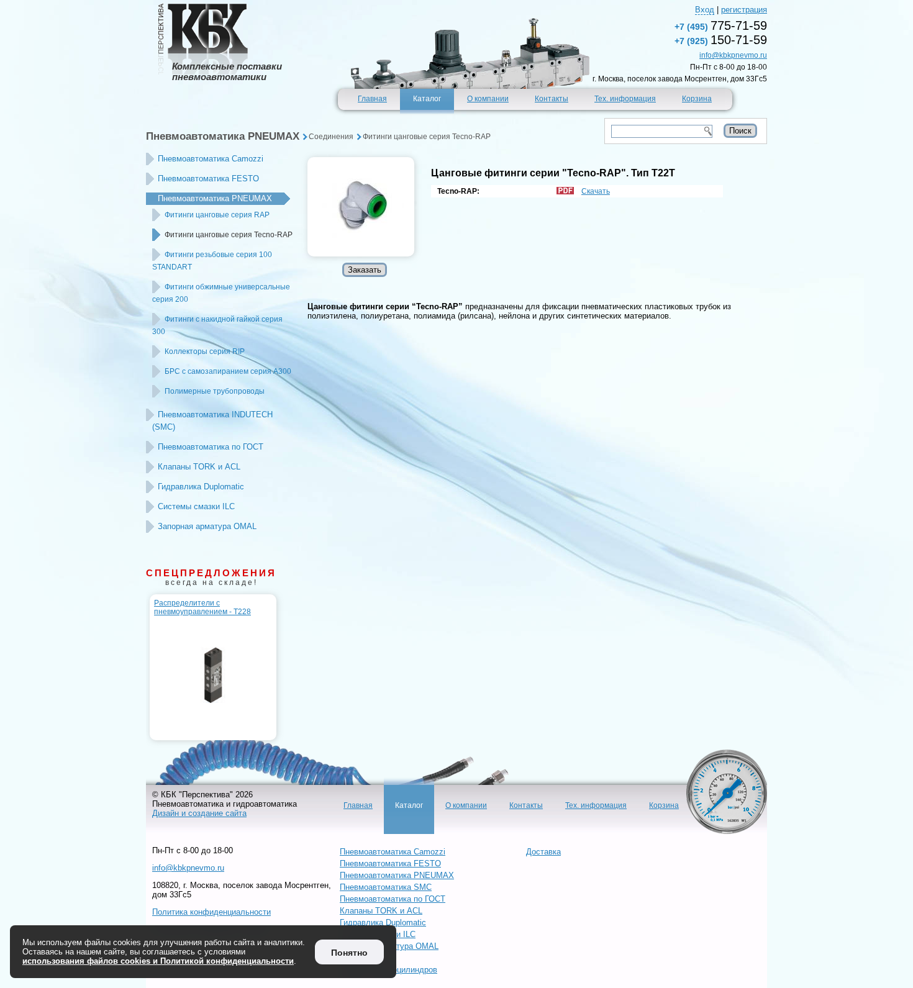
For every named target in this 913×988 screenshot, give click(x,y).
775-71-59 (721, 25)
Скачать (595, 191)
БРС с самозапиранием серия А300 (228, 371)
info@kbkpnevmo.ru (733, 55)
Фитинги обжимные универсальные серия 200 (221, 293)
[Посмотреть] (360, 206)
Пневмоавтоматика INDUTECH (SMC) (212, 421)
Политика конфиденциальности (211, 912)
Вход (704, 9)
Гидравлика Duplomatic (201, 486)
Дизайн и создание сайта (199, 813)
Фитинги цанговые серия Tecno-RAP (427, 136)
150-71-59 (721, 40)
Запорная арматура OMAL (207, 526)
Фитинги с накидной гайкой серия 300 (217, 325)
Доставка (543, 851)
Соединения (331, 136)
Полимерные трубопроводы (215, 391)
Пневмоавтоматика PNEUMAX (222, 136)
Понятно (349, 953)
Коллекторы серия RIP (205, 351)
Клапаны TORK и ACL (199, 466)
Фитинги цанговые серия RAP (217, 215)
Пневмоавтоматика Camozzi (210, 158)
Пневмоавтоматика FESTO (208, 178)
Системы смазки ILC (196, 506)
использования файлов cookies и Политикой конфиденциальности (158, 961)
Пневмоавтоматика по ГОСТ (210, 446)
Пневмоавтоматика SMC (386, 887)
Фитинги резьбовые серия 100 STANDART (212, 260)
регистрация (744, 9)
